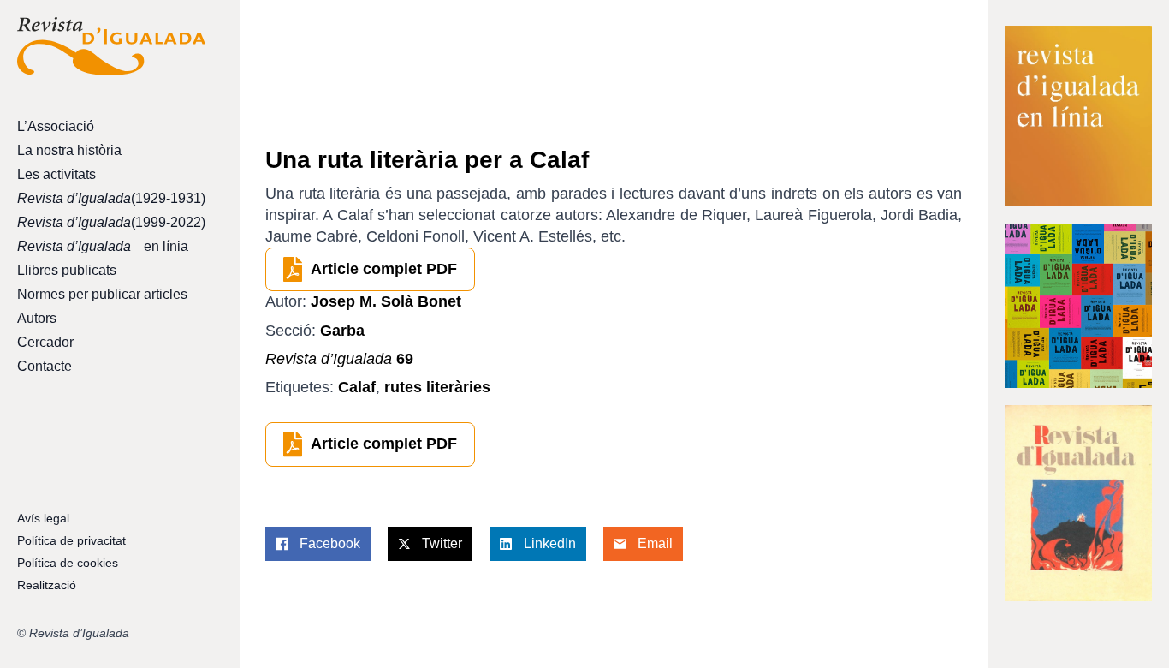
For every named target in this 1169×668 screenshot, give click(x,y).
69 (339, 358)
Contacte (44, 366)
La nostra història (69, 150)
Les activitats (56, 174)
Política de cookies (67, 563)
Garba (342, 330)
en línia (102, 246)
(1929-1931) (111, 198)
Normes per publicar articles (102, 294)
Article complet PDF (384, 268)
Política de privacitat (71, 540)
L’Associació (55, 126)
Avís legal (43, 518)
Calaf (357, 387)
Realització (46, 585)
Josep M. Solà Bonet (386, 301)
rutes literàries (437, 387)
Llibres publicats (66, 270)
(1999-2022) (111, 222)
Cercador (45, 342)
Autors (36, 318)
